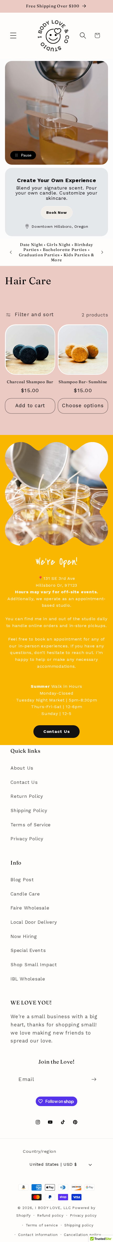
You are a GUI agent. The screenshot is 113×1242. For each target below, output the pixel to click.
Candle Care (25, 894)
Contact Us (56, 731)
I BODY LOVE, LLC (53, 1208)
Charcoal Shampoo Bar (30, 381)
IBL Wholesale (28, 979)
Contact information (38, 1234)
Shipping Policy (29, 810)
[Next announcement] (102, 252)
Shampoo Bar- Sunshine (83, 381)
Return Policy (27, 796)
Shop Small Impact (34, 964)
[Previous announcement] (11, 252)
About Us (22, 768)
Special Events (28, 950)
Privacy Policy (27, 838)
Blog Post (22, 879)
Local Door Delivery (34, 922)
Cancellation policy (82, 1234)
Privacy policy (83, 1215)
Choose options (83, 406)
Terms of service (42, 1225)
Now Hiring (24, 936)
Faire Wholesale (30, 908)
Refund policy (50, 1215)
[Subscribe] (94, 1079)
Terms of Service (31, 824)
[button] (13, 35)
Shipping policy (79, 1225)
